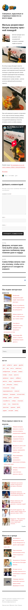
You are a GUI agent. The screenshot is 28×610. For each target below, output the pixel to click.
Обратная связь (5, 605)
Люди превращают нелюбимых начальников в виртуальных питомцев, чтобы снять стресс (15, 460)
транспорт (6, 407)
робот (10, 397)
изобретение (6, 371)
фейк (18, 407)
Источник (4, 171)
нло (4, 384)
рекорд (5, 397)
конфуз (5, 375)
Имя (4, 217)
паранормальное (8, 391)
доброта (9, 365)
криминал (5, 378)
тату (9, 404)
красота (16, 375)
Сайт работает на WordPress (12, 600)
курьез (12, 378)
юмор (16, 410)
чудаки (5, 410)
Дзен (16, 605)
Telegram (20, 605)
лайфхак (18, 378)
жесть (12, 368)
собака (14, 401)
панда (13, 388)
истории (14, 371)
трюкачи (12, 407)
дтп (4, 368)
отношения (6, 388)
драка (15, 365)
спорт (4, 404)
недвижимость (18, 381)
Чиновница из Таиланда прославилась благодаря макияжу (19, 562)
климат (20, 371)
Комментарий (7, 194)
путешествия (20, 394)
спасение (20, 401)
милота (5, 381)
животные (18, 368)
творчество (15, 404)
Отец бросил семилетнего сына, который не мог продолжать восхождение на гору (13, 327)
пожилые (5, 394)
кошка (10, 375)
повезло (16, 391)
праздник (12, 394)
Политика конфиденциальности (9, 601)
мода (10, 381)
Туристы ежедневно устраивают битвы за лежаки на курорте (18, 439)
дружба (21, 365)
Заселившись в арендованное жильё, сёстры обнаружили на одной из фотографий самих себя (14, 542)
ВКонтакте (12, 605)
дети (16, 175)
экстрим (10, 410)
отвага (16, 384)
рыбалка (16, 397)
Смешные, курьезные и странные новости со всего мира (12, 15)
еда (8, 368)
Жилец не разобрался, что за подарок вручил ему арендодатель (19, 307)
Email (4, 225)
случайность (6, 401)
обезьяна (9, 384)
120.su (5, 175)
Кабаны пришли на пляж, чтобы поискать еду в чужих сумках (18, 316)
